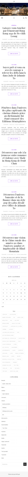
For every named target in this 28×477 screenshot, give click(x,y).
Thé (11, 368)
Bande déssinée (6, 317)
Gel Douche (5, 347)
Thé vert (4, 371)
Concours (3, 397)
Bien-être (5, 320)
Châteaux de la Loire (7, 411)
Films (15, 344)
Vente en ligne (14, 371)
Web (2, 458)
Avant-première (6, 404)
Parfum (19, 359)
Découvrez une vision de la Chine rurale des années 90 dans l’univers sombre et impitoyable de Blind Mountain (14, 244)
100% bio (4, 314)
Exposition (22, 338)
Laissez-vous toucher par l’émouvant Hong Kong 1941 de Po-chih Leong (14, 32)
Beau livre (20, 317)
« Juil (2, 306)
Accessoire (13, 314)
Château (4, 407)
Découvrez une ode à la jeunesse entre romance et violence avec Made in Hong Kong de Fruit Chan (14, 158)
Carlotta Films (16, 323)
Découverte (4, 418)
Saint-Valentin (5, 394)
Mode (13, 356)
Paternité (3, 444)
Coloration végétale (8, 332)
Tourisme (3, 454)
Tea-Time (16, 365)
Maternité (3, 435)
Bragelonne (5, 323)
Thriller (4, 368)
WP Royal (18, 474)
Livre (11, 353)
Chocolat (5, 326)
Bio (11, 320)
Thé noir (17, 368)
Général (14, 25)
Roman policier (6, 365)
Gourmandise (6, 350)
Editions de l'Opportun (9, 338)
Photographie (6, 362)
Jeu (3, 414)
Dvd (18, 332)
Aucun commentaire (21, 39)
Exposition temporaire (9, 341)
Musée (19, 356)
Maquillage (5, 356)
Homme (3, 431)
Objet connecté (5, 441)
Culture (14, 64)
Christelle (4, 39)
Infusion (4, 353)
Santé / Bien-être (6, 383)
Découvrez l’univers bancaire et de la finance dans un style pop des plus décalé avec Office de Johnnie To (14, 201)
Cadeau (3, 390)
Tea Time (4, 428)
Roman (15, 362)
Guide (14, 350)
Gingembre (14, 347)
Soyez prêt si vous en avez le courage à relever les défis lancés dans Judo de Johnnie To (14, 73)
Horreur (20, 350)
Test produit (4, 451)
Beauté (3, 380)
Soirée (3, 448)
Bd (14, 317)
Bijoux (2, 387)
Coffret (11, 329)
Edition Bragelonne (8, 335)
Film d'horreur (6, 344)
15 (21, 293)
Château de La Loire (16, 326)
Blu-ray (17, 320)
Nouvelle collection (8, 359)
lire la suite (14, 53)
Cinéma (4, 329)
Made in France (19, 353)
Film (19, 341)
